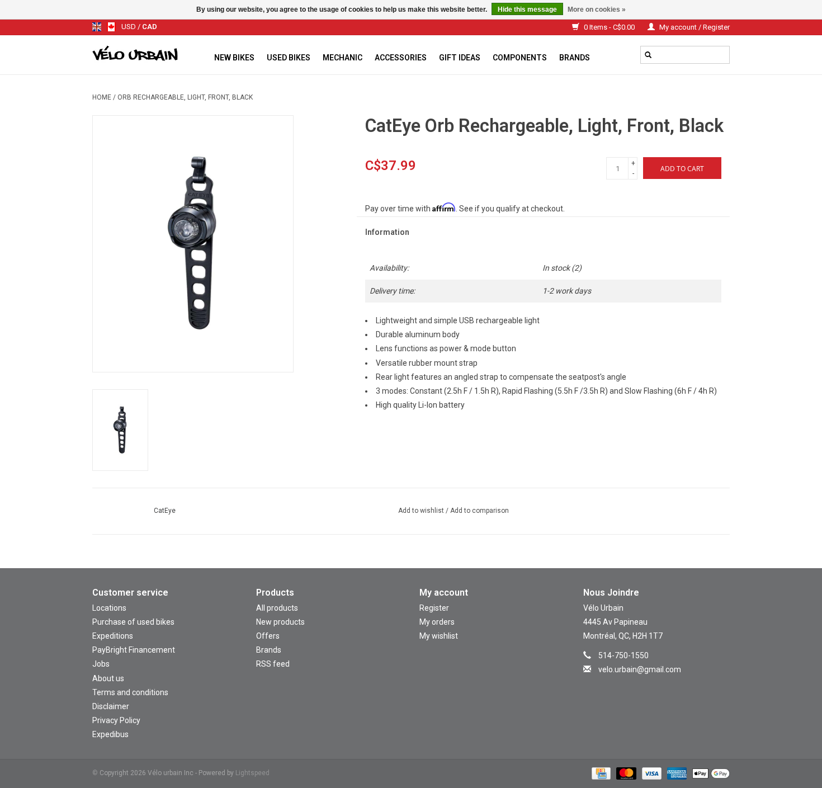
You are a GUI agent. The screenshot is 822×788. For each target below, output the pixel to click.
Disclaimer (110, 706)
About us (108, 678)
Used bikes (288, 57)
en (96, 26)
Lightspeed (252, 773)
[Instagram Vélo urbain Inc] (646, 686)
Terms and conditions (130, 692)
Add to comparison (479, 511)
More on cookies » (597, 9)
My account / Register (694, 27)
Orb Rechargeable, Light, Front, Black (185, 97)
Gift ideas (459, 57)
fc (111, 26)
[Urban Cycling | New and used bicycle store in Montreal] (150, 55)
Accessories (401, 57)
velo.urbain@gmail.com (639, 669)
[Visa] (650, 773)
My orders (437, 621)
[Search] (648, 55)
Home (101, 97)
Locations (109, 607)
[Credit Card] (600, 773)
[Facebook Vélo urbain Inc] (666, 686)
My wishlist (438, 635)
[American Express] (675, 773)
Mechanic (342, 57)
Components (520, 57)
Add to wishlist (422, 511)
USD (129, 26)
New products (280, 621)
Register (434, 607)
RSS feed (273, 663)
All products (277, 607)
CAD (149, 26)
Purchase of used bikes (133, 621)
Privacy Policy (116, 720)
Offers (268, 635)
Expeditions (112, 635)
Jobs (101, 663)
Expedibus (110, 734)
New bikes (234, 57)
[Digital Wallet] (709, 773)
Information (387, 232)
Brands (574, 57)
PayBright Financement (133, 649)
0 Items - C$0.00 (609, 27)
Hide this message (527, 9)
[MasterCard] (624, 773)
